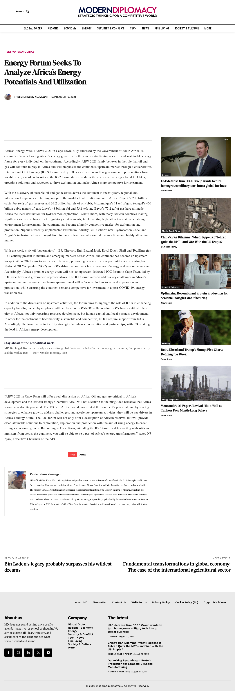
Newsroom (166, 190)
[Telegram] (50, 107)
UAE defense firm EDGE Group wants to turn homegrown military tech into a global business (194, 183)
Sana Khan (166, 359)
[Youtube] (48, 652)
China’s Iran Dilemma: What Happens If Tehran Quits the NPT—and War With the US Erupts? (193, 239)
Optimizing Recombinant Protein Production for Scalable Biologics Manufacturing (194, 295)
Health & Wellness (170, 287)
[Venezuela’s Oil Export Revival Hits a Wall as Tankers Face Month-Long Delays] (196, 383)
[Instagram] (18, 652)
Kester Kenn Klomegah (32, 97)
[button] (22, 11)
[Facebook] (8, 107)
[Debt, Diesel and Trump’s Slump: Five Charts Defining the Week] (196, 327)
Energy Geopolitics (20, 51)
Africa (82, 454)
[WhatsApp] (25, 107)
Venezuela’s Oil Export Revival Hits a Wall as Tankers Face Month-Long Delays (191, 408)
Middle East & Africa (171, 231)
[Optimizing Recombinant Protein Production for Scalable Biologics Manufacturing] (196, 271)
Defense (165, 175)
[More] (59, 107)
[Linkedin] (33, 107)
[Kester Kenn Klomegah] (8, 97)
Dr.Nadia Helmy (169, 246)
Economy (166, 343)
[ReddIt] (42, 107)
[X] (16, 107)
